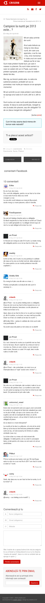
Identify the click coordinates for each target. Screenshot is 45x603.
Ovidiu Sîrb (14, 275)
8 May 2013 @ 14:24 (15, 494)
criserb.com (11, 3)
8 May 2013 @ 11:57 (15, 456)
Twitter (40, 9)
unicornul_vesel (16, 402)
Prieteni (21, 151)
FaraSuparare (15, 212)
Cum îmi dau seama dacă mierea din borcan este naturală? (21, 123)
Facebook (36, 9)
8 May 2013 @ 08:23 (15, 238)
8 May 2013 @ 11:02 (15, 364)
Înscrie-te (34, 583)
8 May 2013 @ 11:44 (15, 405)
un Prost (13, 235)
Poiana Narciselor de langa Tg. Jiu (16, 19)
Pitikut (12, 453)
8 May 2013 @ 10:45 (15, 339)
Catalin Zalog (17, 600)
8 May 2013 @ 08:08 (15, 188)
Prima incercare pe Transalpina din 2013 (26, 21)
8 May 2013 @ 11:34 (15, 382)
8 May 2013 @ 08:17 (15, 215)
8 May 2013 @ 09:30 (15, 256)
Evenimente (7, 151)
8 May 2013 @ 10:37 (15, 300)
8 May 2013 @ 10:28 (15, 278)
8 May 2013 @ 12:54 (15, 476)
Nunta (15, 151)
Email (32, 9)
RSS (28, 9)
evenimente (17, 149)
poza (39, 115)
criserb (12, 297)
